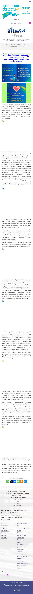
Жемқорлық (20, 537)
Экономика (20, 544)
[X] (11, 481)
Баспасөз (3, 532)
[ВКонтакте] (14, 481)
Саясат (19, 542)
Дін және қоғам (21, 547)
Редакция (4, 528)
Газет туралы (5, 525)
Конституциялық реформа (24, 532)
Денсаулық (20, 549)
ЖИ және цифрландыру (23, 528)
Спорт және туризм (22, 563)
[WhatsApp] (7, 481)
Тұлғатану (20, 551)
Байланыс (4, 537)
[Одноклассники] (21, 481)
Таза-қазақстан (21, 540)
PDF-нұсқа (4, 535)
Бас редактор (5, 530)
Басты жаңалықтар (22, 523)
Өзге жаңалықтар (22, 565)
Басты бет (4, 523)
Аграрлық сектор (22, 556)
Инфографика (21, 561)
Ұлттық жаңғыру (21, 554)
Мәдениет (20, 558)
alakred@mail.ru (18, 23)
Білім (18, 525)
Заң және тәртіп (21, 535)
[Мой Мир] (25, 481)
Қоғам (19, 530)
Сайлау (19, 568)
